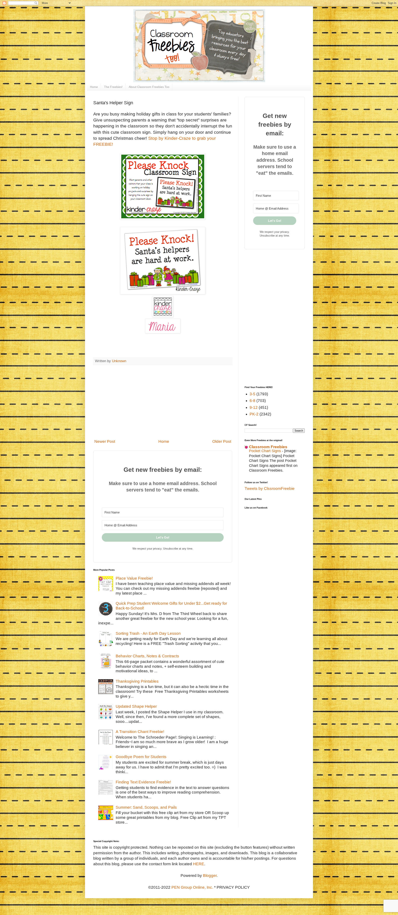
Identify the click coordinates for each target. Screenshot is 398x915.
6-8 (252, 400)
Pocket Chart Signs (265, 451)
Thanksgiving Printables (137, 681)
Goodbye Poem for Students (141, 757)
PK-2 (254, 414)
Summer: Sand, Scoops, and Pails (146, 807)
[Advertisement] (162, 402)
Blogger (210, 875)
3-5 (252, 394)
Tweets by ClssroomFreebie (270, 488)
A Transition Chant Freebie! (140, 731)
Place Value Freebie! (134, 578)
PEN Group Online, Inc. (192, 887)
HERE (198, 864)
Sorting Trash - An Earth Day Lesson (148, 633)
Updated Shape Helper (136, 706)
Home (94, 87)
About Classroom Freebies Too (149, 87)
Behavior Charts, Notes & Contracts (147, 656)
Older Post (221, 441)
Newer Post (104, 441)
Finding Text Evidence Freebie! (143, 782)
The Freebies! (113, 87)
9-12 (254, 407)
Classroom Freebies (268, 447)
